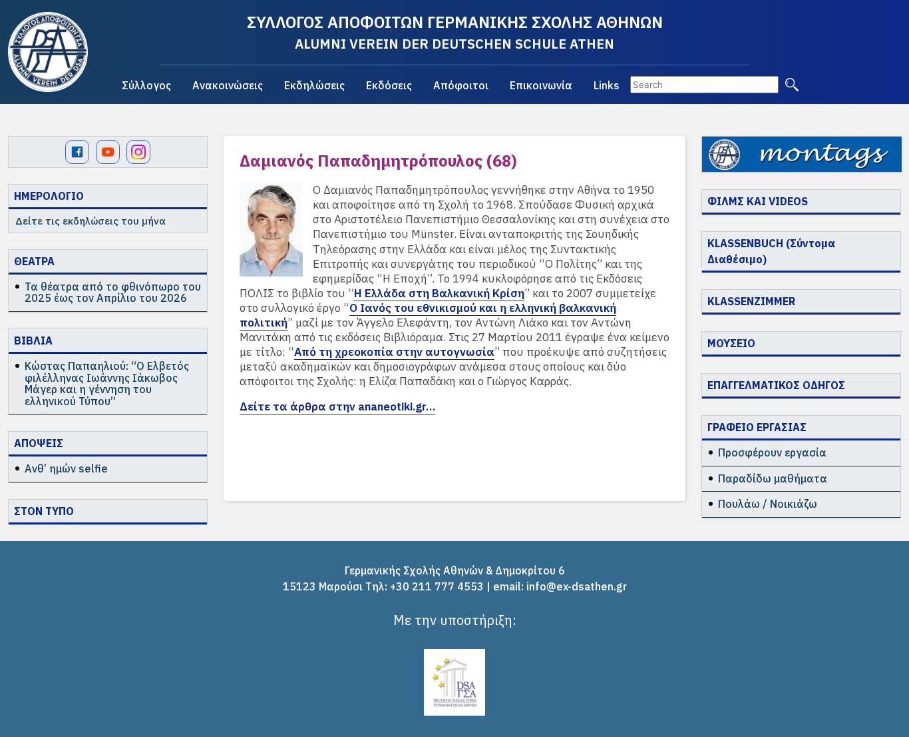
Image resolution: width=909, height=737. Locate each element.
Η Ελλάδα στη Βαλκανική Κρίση (439, 293)
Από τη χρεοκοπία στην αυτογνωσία (394, 352)
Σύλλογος (146, 85)
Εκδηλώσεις (314, 85)
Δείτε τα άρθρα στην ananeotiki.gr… (337, 406)
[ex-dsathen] (48, 52)
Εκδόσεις (389, 85)
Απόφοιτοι (460, 85)
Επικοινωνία (541, 85)
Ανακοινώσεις (227, 85)
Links (607, 85)
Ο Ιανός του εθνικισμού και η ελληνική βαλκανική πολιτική (428, 315)
